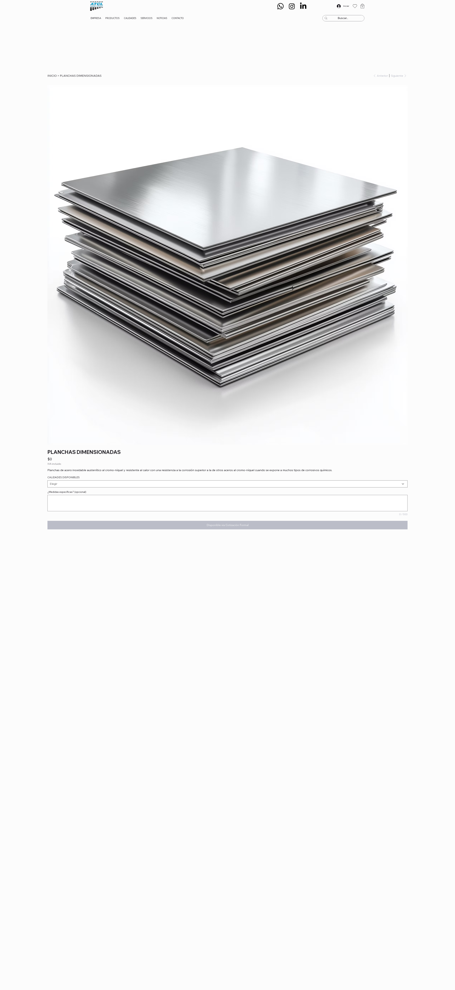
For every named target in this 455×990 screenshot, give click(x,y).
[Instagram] (292, 6)
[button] (362, 6)
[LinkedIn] (303, 6)
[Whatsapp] (280, 6)
